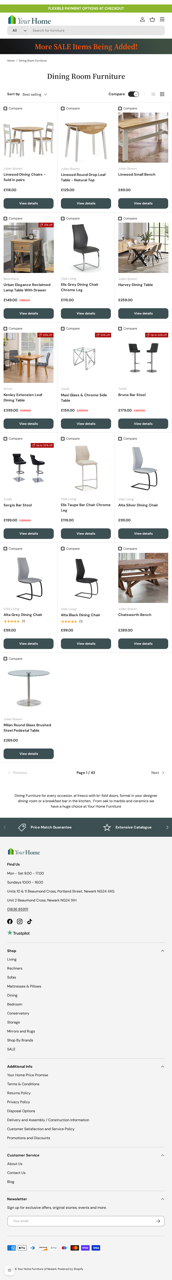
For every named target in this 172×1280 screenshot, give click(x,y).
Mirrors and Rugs (21, 1031)
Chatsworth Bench (134, 614)
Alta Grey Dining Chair (23, 614)
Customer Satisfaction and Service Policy (41, 1129)
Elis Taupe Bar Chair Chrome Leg (86, 508)
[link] (33, 772)
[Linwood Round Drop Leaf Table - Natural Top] (86, 138)
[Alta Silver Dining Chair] (143, 468)
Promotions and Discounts (28, 1138)
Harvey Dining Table (135, 284)
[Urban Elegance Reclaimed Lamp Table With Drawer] (29, 248)
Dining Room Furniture (33, 60)
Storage (13, 1022)
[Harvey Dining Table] (143, 248)
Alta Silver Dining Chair (138, 505)
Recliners (14, 968)
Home (11, 60)
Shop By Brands (20, 1040)
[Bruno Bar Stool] (143, 358)
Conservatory (18, 1013)
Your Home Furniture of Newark (37, 1269)
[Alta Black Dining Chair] (86, 578)
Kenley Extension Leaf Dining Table (23, 397)
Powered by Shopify (70, 1269)
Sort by (13, 94)
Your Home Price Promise (27, 1075)
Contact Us (16, 1172)
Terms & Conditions (23, 1084)
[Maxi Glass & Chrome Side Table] (86, 358)
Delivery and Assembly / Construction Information (48, 1120)
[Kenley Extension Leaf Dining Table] (29, 358)
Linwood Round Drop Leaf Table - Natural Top (83, 177)
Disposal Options (21, 1111)
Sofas (11, 977)
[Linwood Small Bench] (143, 138)
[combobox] (86, 30)
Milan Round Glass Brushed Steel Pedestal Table (27, 728)
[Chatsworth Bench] (143, 578)
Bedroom (14, 1004)
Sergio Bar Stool (18, 505)
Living (12, 959)
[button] (152, 19)
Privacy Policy (18, 1102)
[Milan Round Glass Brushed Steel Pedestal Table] (29, 688)
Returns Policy (19, 1093)
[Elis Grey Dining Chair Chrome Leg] (86, 248)
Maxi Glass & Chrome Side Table (84, 398)
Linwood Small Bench (136, 174)
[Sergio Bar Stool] (29, 468)
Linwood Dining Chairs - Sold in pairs (24, 177)
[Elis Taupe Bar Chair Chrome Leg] (86, 468)
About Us (14, 1163)
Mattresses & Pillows (24, 986)
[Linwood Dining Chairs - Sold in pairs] (29, 138)
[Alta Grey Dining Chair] (29, 578)
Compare (117, 94)
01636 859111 (17, 909)
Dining (12, 995)
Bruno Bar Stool (132, 394)
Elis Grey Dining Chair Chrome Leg (80, 287)
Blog (10, 1181)
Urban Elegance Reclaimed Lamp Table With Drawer (27, 287)
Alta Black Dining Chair (80, 615)
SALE (11, 1049)
